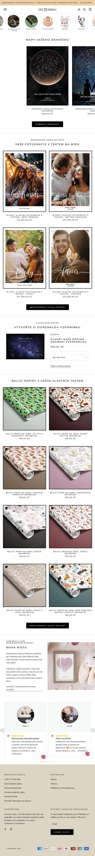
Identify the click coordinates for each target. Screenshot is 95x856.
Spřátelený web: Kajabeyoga (62, 788)
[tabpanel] (25, 731)
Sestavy (54, 783)
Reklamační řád (10, 796)
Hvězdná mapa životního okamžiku (47, 110)
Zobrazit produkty (47, 124)
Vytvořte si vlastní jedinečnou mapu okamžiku (21, 688)
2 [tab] (44, 761)
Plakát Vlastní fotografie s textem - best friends (24, 216)
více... (33, 751)
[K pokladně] (90, 9)
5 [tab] (51, 761)
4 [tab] (48, 761)
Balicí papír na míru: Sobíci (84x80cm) (70, 553)
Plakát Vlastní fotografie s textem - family (24, 293)
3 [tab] (46, 761)
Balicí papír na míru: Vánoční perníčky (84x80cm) (24, 494)
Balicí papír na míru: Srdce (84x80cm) (24, 553)
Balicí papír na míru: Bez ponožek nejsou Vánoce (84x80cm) (70, 611)
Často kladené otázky (13, 783)
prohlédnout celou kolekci (47, 626)
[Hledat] (84, 9)
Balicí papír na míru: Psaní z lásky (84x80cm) (24, 611)
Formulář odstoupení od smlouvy (17, 801)
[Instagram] (11, 829)
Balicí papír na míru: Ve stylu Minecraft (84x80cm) (24, 435)
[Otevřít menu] (5, 9)
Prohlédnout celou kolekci (47, 307)
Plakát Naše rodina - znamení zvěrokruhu (69, 340)
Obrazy (54, 779)
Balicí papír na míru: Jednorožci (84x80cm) (70, 494)
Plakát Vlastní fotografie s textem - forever (70, 293)
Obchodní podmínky (12, 788)
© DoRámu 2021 (13, 848)
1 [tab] (41, 761)
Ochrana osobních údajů (14, 792)
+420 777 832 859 (12, 779)
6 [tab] (53, 761)
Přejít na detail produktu (61, 366)
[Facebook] (5, 829)
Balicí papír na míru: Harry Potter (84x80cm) (70, 435)
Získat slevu (62, 832)
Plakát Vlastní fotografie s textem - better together (70, 216)
